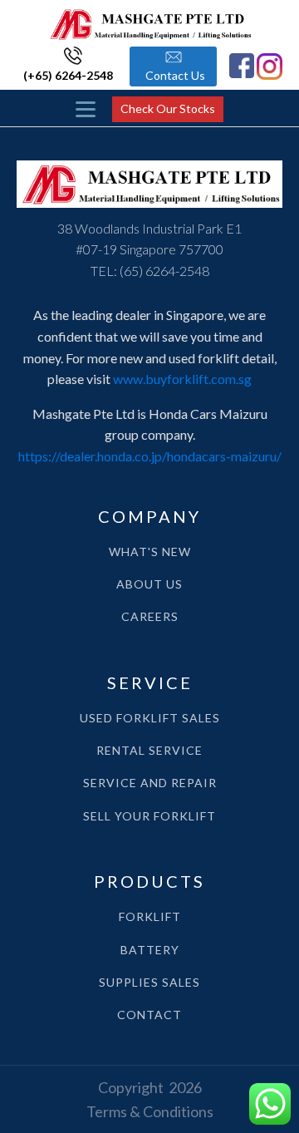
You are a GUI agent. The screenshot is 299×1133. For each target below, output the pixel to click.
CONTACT (149, 1014)
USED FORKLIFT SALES (150, 718)
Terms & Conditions (149, 1111)
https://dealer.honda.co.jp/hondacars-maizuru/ (150, 456)
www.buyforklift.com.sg (182, 379)
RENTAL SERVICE (149, 750)
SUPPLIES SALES (149, 982)
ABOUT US (149, 584)
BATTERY (149, 949)
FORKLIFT (150, 916)
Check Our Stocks (167, 108)
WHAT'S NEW (150, 551)
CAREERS (150, 616)
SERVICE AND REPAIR (150, 782)
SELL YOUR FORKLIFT (149, 816)
